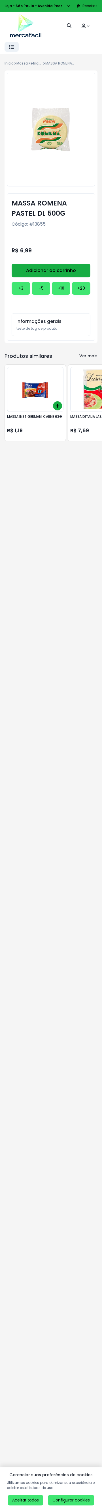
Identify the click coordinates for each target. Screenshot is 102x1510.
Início (9, 63)
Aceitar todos (25, 1500)
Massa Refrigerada (32, 63)
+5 (41, 288)
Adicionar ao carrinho (51, 270)
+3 (21, 288)
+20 (81, 288)
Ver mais (88, 356)
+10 (61, 288)
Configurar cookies (71, 1500)
